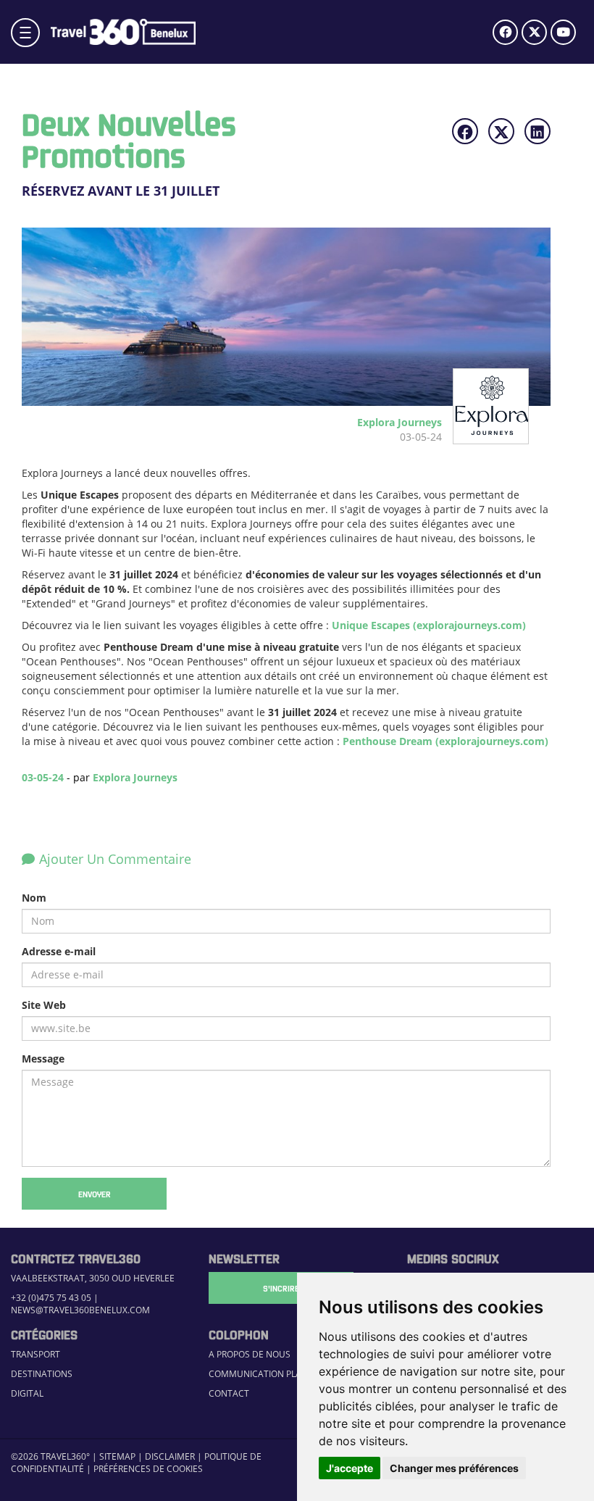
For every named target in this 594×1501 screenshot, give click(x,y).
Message (43, 1058)
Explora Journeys (135, 777)
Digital (27, 1393)
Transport (35, 1354)
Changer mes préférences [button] (454, 1468)
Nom (34, 898)
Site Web (44, 1005)
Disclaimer (170, 1456)
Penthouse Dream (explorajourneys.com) (445, 741)
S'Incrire (281, 1288)
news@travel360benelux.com (80, 1310)
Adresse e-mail (59, 951)
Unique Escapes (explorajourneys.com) (429, 625)
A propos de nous (249, 1354)
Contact (229, 1393)
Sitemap (117, 1456)
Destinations (41, 1374)
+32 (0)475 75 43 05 (51, 1298)
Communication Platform (269, 1374)
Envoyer (94, 1194)
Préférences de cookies (148, 1469)
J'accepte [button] (349, 1468)
